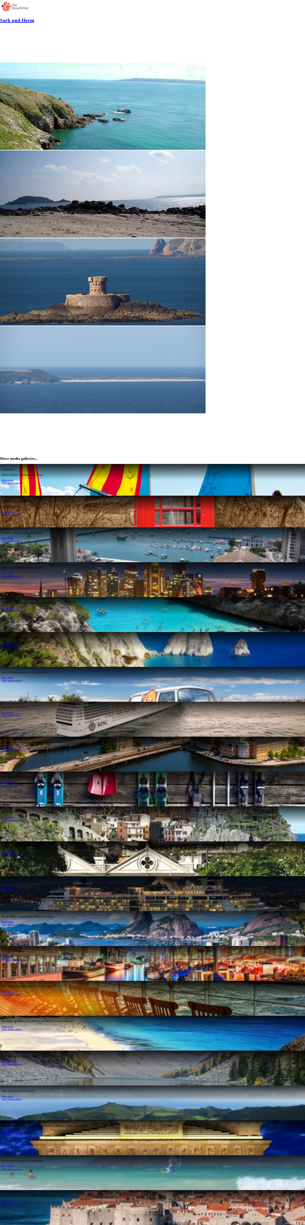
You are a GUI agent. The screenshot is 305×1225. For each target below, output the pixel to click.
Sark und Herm (17, 20)
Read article (8, 480)
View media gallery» (12, 483)
